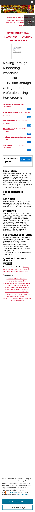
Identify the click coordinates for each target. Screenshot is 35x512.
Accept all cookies (17, 501)
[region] (17, 493)
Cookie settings (12, 492)
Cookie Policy (23, 495)
